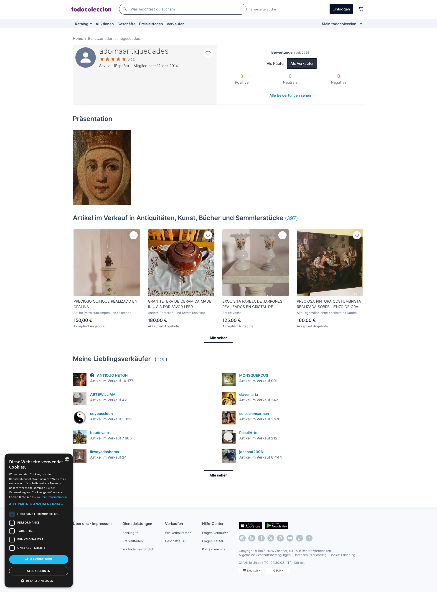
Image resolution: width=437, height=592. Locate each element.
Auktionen (105, 24)
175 (161, 359)
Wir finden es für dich (138, 549)
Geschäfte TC (175, 541)
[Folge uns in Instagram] (242, 538)
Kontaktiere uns (213, 549)
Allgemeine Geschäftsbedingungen (265, 555)
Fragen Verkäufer (215, 533)
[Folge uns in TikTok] (299, 538)
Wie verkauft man (178, 533)
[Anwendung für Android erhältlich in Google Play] (276, 525)
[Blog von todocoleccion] (309, 538)
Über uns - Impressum (92, 523)
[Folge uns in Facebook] (261, 538)
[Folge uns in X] (270, 538)
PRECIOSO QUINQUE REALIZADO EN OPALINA (105, 304)
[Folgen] (134, 235)
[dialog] (39, 520)
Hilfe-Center (213, 523)
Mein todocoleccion (339, 24)
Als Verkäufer (302, 63)
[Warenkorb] (361, 9)
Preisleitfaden (151, 24)
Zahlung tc (130, 533)
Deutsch (253, 570)
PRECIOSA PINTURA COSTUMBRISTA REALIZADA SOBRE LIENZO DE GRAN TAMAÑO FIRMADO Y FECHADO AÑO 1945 (329, 304)
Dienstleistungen (137, 523)
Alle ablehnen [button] (38, 571)
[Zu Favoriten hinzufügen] (208, 53)
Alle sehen (218, 338)
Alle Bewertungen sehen (290, 95)
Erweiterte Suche (263, 9)
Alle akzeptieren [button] (38, 559)
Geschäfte (126, 24)
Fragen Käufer (212, 541)
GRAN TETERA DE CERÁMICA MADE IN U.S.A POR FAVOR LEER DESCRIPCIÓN (179, 304)
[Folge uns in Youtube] (290, 538)
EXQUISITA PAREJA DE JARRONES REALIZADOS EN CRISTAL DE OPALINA (252, 304)
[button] (38, 504)
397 (291, 218)
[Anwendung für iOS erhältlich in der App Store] (250, 525)
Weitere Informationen (52, 497)
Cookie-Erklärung (342, 555)
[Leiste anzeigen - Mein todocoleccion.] (361, 23)
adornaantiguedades (133, 51)
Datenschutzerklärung (310, 555)
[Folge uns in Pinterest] (280, 538)
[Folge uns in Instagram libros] (251, 538)
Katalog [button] (82, 24)
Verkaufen (176, 24)
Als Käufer (276, 63)
